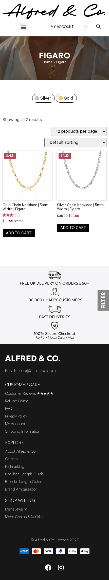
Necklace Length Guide (24, 474)
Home (47, 62)
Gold (68, 98)
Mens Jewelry (16, 509)
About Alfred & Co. (20, 451)
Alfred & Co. (33, 358)
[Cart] (85, 27)
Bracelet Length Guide (23, 482)
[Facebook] (48, 567)
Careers (11, 459)
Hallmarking (14, 467)
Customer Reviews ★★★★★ (29, 394)
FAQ (8, 409)
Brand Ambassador (21, 489)
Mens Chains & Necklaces (26, 517)
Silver (45, 98)
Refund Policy (16, 401)
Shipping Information (22, 431)
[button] (23, 27)
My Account (62, 27)
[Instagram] (61, 567)
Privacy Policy (16, 416)
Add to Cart (19, 233)
